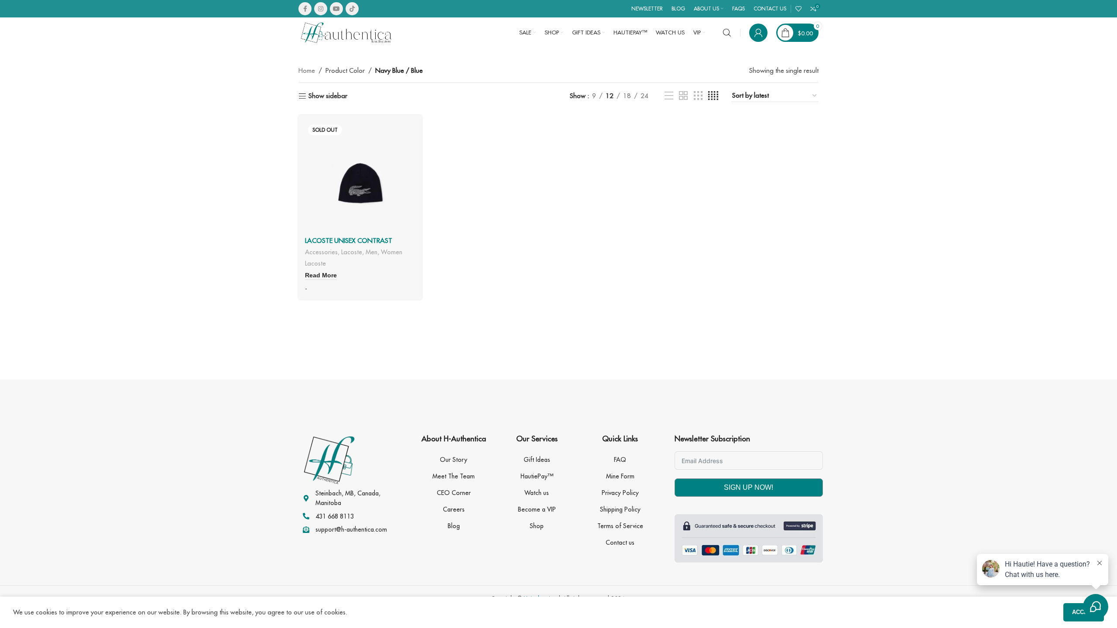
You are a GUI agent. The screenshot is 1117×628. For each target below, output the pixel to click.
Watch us (536, 493)
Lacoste (351, 252)
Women (391, 252)
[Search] (727, 32)
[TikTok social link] (352, 8)
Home (306, 70)
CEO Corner (454, 493)
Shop (537, 526)
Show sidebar (327, 96)
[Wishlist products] (798, 8)
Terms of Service (620, 526)
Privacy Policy (620, 493)
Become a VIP (537, 509)
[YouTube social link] (336, 8)
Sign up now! (748, 487)
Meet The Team (453, 476)
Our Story (453, 460)
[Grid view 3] (698, 96)
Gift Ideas (537, 460)
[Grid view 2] (683, 96)
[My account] (758, 32)
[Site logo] (346, 32)
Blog (454, 526)
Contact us (620, 542)
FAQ (620, 460)
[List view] (669, 96)
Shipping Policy (620, 509)
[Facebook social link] (305, 8)
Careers (454, 509)
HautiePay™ (537, 476)
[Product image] (360, 177)
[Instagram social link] (320, 8)
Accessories (321, 252)
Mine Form (620, 476)
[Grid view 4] (713, 96)
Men (371, 252)
